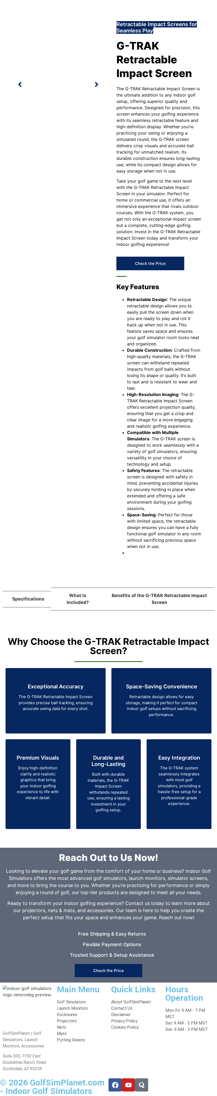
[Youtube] (128, 1085)
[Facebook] (115, 1085)
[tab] (27, 599)
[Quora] (141, 1085)
